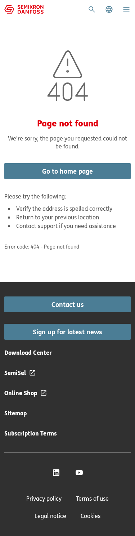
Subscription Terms (30, 433)
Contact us (67, 304)
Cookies (90, 516)
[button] (109, 9)
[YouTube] (79, 472)
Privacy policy (44, 498)
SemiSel (15, 372)
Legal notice (50, 516)
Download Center (28, 352)
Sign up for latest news (67, 331)
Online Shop (20, 393)
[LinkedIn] (56, 472)
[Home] (24, 9)
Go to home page (67, 171)
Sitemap (15, 413)
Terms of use (92, 498)
